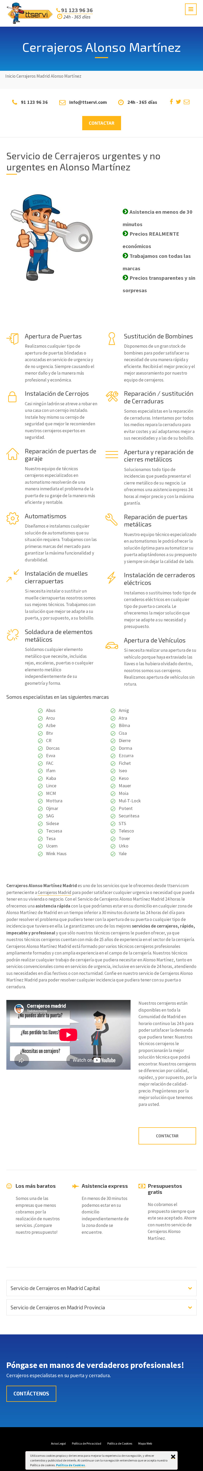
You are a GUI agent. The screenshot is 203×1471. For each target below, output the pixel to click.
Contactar (101, 122)
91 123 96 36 (77, 10)
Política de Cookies (70, 1465)
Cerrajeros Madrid (54, 892)
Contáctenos (31, 1393)
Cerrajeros (26, 76)
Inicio (10, 76)
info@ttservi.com (88, 102)
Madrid (43, 76)
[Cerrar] (173, 1457)
